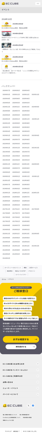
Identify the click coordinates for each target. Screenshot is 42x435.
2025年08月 (16, 98)
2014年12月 (16, 246)
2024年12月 (6, 107)
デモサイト (31, 271)
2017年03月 (26, 217)
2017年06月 (26, 213)
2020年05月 (6, 172)
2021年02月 (16, 160)
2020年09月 (35, 164)
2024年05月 (6, 115)
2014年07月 (26, 250)
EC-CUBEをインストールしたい (15, 370)
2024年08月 (6, 111)
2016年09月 (26, 221)
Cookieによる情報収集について (11, 417)
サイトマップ (8, 431)
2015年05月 (26, 237)
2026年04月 (26, 90)
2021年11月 (25, 147)
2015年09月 (35, 233)
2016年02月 (16, 229)
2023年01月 (6, 135)
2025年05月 (6, 102)
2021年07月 (26, 151)
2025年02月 (26, 102)
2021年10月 (35, 147)
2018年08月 (16, 197)
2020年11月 (16, 164)
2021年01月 (26, 160)
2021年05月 (16, 156)
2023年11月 (35, 119)
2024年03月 (26, 115)
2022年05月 (6, 143)
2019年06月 (16, 184)
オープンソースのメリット (13, 267)
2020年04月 (16, 172)
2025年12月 (16, 94)
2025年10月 (35, 94)
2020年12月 (6, 164)
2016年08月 (6, 225)
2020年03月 (26, 172)
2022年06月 (26, 139)
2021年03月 (6, 160)
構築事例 (9, 271)
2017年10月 (25, 209)
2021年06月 (6, 156)
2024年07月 (16, 111)
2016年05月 (6, 229)
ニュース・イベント (10, 388)
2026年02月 (6, 94)
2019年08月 (26, 180)
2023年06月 (16, 127)
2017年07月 (16, 213)
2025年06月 (26, 98)
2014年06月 (6, 254)
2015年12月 (6, 233)
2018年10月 (35, 192)
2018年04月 (26, 201)
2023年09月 (16, 123)
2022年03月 (16, 143)
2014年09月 (6, 250)
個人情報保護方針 (24, 414)
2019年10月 (6, 180)
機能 (25, 267)
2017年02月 (6, 221)
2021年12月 (16, 147)
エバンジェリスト (21, 274)
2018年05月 (16, 201)
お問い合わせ (8, 382)
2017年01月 (16, 221)
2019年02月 (26, 188)
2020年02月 (6, 176)
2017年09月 (35, 209)
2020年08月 (6, 168)
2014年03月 (26, 254)
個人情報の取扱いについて (10, 414)
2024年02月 (6, 119)
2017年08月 (6, 213)
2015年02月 (26, 242)
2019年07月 (6, 184)
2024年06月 (26, 111)
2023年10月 (6, 123)
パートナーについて (10, 394)
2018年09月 (6, 197)
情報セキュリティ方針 (8, 420)
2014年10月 (35, 246)
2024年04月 (16, 115)
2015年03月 (16, 242)
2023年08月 (26, 123)
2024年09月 (35, 107)
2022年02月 (26, 143)
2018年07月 (26, 197)
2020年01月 (16, 176)
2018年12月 (16, 192)
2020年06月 (26, 168)
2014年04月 (16, 254)
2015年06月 (16, 237)
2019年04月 (6, 188)
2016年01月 (26, 229)
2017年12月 (6, 209)
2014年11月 (25, 246)
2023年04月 (6, 131)
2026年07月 (6, 90)
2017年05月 (6, 217)
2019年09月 (16, 180)
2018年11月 (25, 192)
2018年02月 (16, 205)
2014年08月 (16, 250)
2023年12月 (26, 119)
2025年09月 (6, 98)
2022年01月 (6, 147)
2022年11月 (25, 135)
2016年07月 (16, 225)
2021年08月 (16, 151)
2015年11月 (16, 233)
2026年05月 (16, 90)
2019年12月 (26, 176)
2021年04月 (26, 156)
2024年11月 (16, 107)
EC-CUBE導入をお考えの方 (13, 364)
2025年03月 (16, 102)
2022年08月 (6, 139)
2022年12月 (16, 135)
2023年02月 (26, 131)
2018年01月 (26, 205)
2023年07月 (6, 127)
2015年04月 (6, 242)
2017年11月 (16, 209)
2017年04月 (16, 217)
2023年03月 (16, 131)
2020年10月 (25, 164)
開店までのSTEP (20, 271)
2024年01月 (16, 119)
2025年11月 (25, 94)
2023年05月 (26, 127)
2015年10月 (25, 233)
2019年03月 (16, 188)
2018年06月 (6, 201)
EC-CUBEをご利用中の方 (13, 376)
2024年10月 (25, 107)
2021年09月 (6, 151)
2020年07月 (16, 168)
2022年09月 (35, 135)
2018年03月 (6, 205)
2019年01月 (6, 192)
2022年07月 (16, 139)
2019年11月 (35, 176)
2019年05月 (26, 184)
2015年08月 (6, 237)
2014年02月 (6, 258)
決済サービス (33, 267)
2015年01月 (6, 246)
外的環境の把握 (27, 417)
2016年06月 (26, 225)
